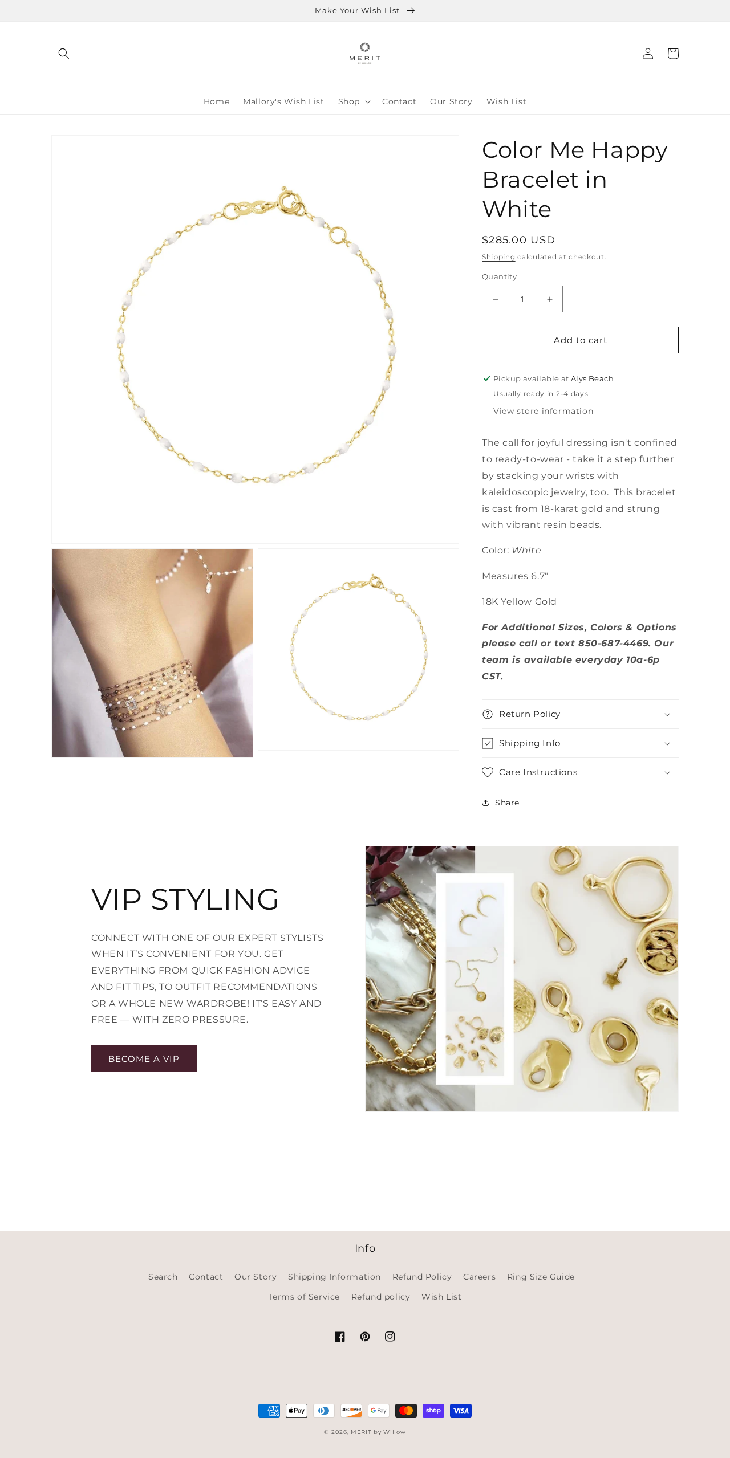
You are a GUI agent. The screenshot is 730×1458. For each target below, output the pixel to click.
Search (163, 1277)
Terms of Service (304, 1297)
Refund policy (381, 1297)
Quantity (499, 276)
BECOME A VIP (144, 1058)
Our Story (255, 1277)
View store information (543, 411)
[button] (63, 53)
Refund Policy (422, 1277)
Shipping (499, 256)
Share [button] (507, 802)
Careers (479, 1277)
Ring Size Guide (541, 1277)
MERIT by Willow (378, 1432)
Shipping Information (334, 1277)
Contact (206, 1277)
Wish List (441, 1297)
